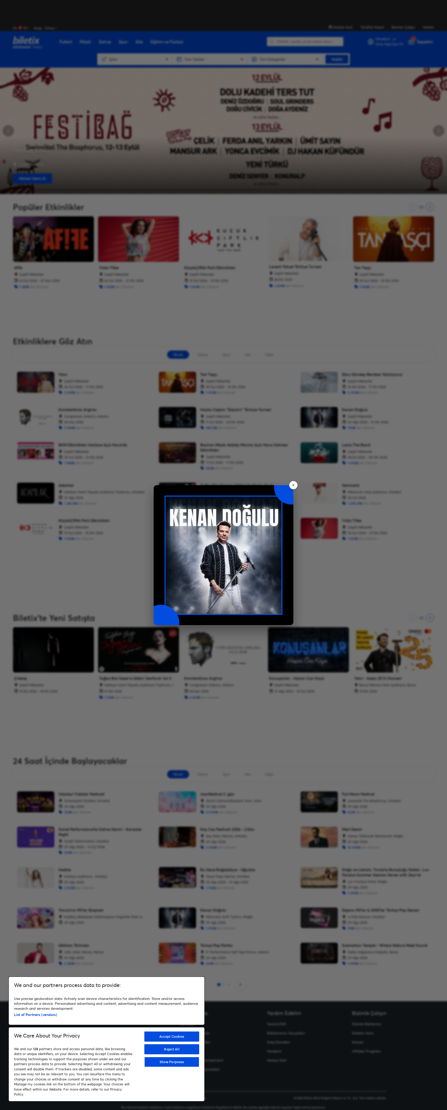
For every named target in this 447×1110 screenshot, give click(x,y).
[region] (106, 1039)
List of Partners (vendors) (35, 1014)
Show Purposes (172, 1061)
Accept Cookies (171, 1036)
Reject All (171, 1049)
